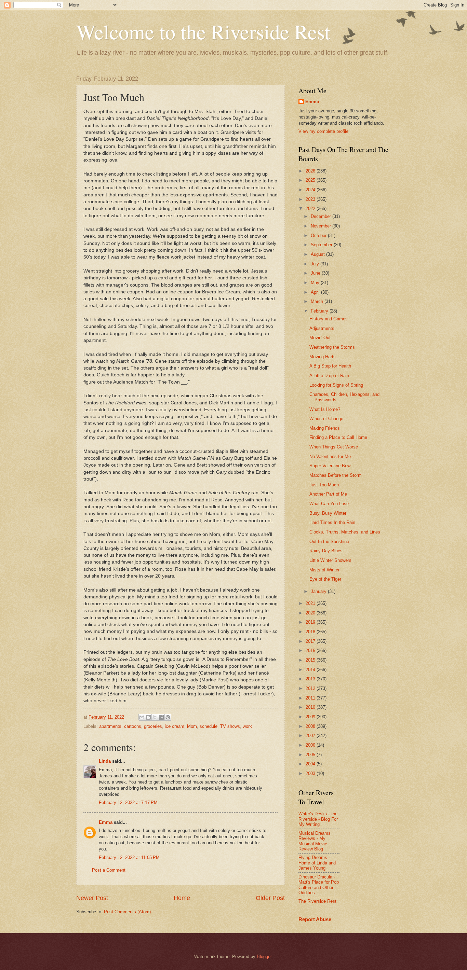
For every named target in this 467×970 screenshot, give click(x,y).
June (316, 273)
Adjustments (321, 328)
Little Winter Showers (330, 560)
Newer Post (92, 898)
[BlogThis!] (148, 717)
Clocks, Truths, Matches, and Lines (344, 532)
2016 (311, 650)
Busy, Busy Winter (327, 513)
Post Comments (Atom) (127, 911)
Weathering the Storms (332, 347)
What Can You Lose (329, 503)
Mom (192, 726)
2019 (311, 622)
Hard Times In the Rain (332, 522)
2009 (311, 716)
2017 (311, 641)
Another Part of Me (328, 494)
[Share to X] (154, 717)
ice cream (174, 726)
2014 (311, 669)
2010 (311, 707)
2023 (311, 199)
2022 (311, 208)
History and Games (328, 318)
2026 (311, 171)
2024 (311, 189)
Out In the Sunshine (329, 541)
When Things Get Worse (333, 446)
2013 (311, 678)
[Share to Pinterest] (167, 717)
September (322, 244)
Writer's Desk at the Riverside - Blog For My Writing (318, 819)
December (321, 216)
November (321, 225)
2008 (311, 726)
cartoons (132, 726)
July (315, 263)
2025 (311, 180)
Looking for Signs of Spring (336, 385)
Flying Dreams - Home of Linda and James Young (317, 863)
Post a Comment (108, 870)
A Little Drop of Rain (329, 375)
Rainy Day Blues (326, 550)
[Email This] (141, 717)
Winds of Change (326, 418)
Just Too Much (324, 484)
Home (182, 898)
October (319, 235)
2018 (311, 631)
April (316, 292)
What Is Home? (324, 409)
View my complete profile (323, 131)
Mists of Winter (324, 569)
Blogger (264, 956)
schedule (208, 726)
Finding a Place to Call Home (338, 437)
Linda (105, 761)
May (316, 282)
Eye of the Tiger (325, 579)
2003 (311, 773)
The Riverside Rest (317, 901)
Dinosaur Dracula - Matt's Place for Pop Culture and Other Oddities (318, 884)
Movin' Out (320, 337)
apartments (110, 726)
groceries (153, 726)
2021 (311, 603)
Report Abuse (314, 919)
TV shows (230, 726)
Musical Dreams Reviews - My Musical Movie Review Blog (314, 841)
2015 (311, 660)
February (320, 311)
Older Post (270, 898)
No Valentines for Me (330, 456)
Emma (105, 822)
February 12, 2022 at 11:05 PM (129, 857)
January (319, 591)
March (317, 301)
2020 (311, 612)
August (318, 254)
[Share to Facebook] (161, 717)
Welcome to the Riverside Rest (203, 31)
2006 (311, 745)
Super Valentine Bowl (330, 465)
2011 (311, 698)
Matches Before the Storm (335, 475)
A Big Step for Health (330, 366)
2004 (311, 763)
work (247, 726)
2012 (311, 688)
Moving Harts (322, 356)
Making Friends (324, 428)
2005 (311, 754)
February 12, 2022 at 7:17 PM (128, 802)
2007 (311, 735)
